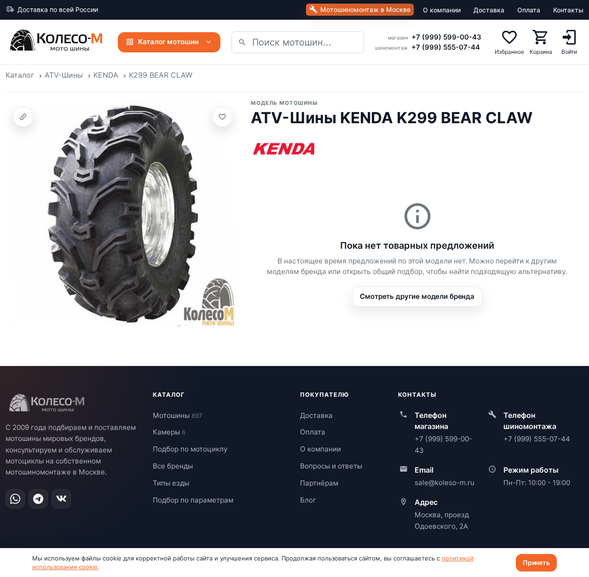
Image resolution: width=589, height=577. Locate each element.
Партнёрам (319, 483)
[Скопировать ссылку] (23, 117)
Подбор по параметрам (193, 500)
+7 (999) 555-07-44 (445, 47)
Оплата (528, 10)
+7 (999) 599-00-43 (446, 37)
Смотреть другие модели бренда (417, 296)
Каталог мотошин (168, 41)
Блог (308, 500)
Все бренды (173, 466)
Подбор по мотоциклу (190, 449)
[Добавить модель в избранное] (222, 117)
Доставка (489, 10)
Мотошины (177, 415)
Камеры (169, 432)
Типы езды (171, 483)
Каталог (20, 75)
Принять (536, 562)
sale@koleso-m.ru (444, 482)
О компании (442, 10)
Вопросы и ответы (331, 466)
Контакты (568, 10)
